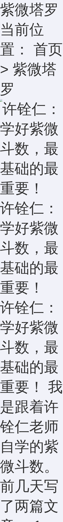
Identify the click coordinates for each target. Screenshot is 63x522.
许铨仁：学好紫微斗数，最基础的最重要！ (29, 248)
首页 (48, 49)
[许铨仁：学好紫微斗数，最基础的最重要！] (31, 188)
